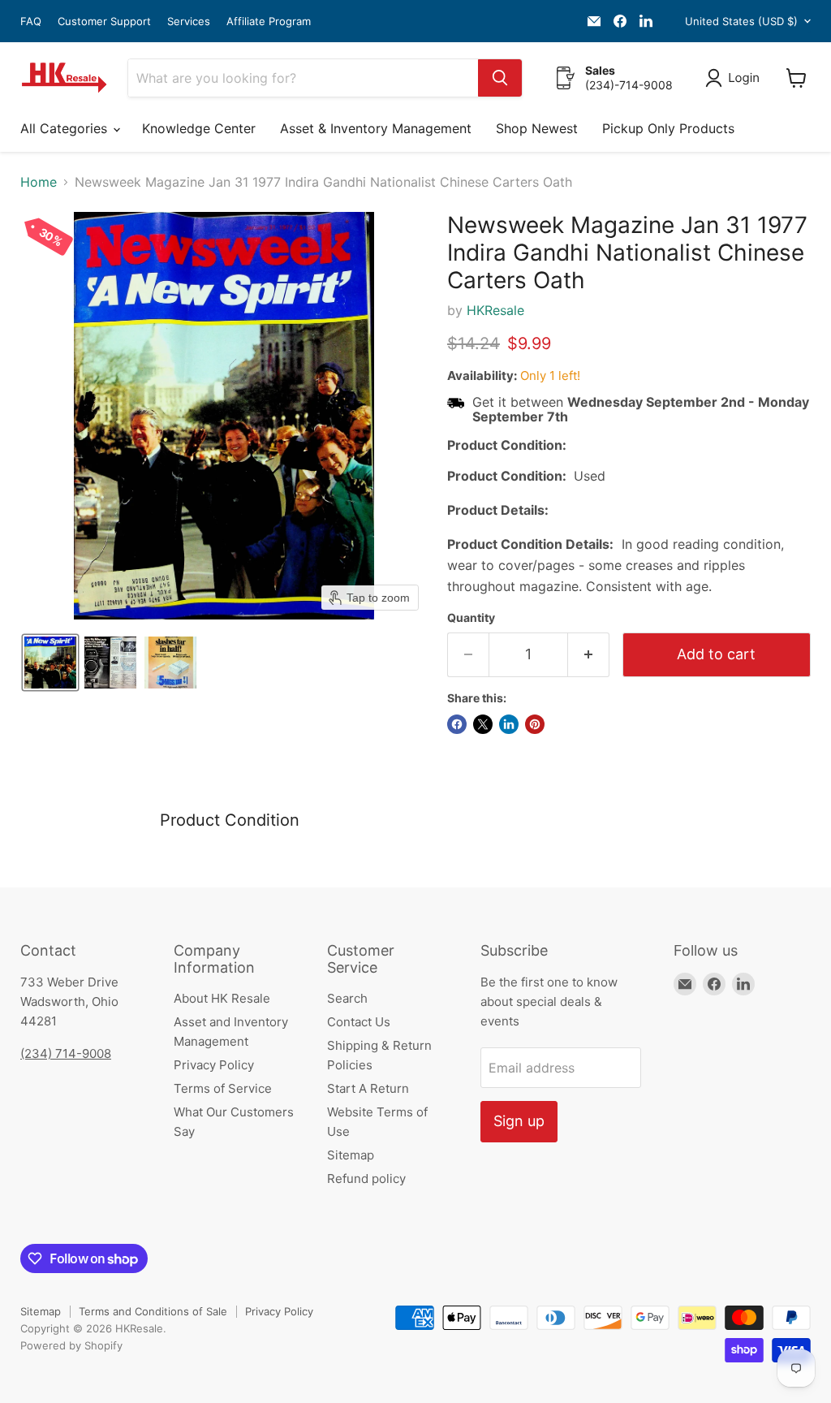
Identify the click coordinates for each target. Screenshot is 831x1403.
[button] (735, 78)
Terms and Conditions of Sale (153, 1311)
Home (38, 182)
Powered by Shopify (71, 1345)
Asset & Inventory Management (375, 128)
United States (741, 21)
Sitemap (350, 1155)
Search (347, 998)
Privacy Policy (214, 1065)
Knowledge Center (199, 128)
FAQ (30, 21)
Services (188, 21)
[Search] (500, 78)
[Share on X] (483, 724)
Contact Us (358, 1022)
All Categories (65, 128)
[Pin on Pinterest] (535, 724)
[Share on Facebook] (457, 724)
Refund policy (366, 1178)
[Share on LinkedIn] (509, 724)
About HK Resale (222, 998)
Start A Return (368, 1088)
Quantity (471, 617)
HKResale (495, 310)
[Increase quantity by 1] (588, 654)
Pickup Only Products (668, 128)
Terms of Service (223, 1088)
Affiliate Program (268, 21)
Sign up (519, 1120)
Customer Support (104, 21)
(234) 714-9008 (65, 1053)
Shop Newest (537, 128)
